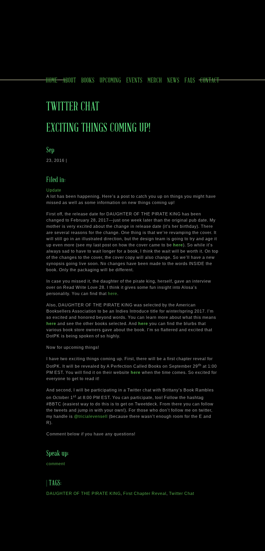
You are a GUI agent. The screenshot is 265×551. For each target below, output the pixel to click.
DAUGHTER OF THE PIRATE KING (83, 493)
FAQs (190, 80)
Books (87, 80)
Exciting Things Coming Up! (98, 126)
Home (51, 80)
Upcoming (110, 80)
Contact (209, 80)
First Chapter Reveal (144, 493)
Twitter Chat (181, 493)
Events (134, 80)
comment (55, 464)
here (178, 245)
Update (53, 190)
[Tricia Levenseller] (123, 56)
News (173, 80)
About (69, 80)
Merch (155, 80)
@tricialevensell (91, 416)
